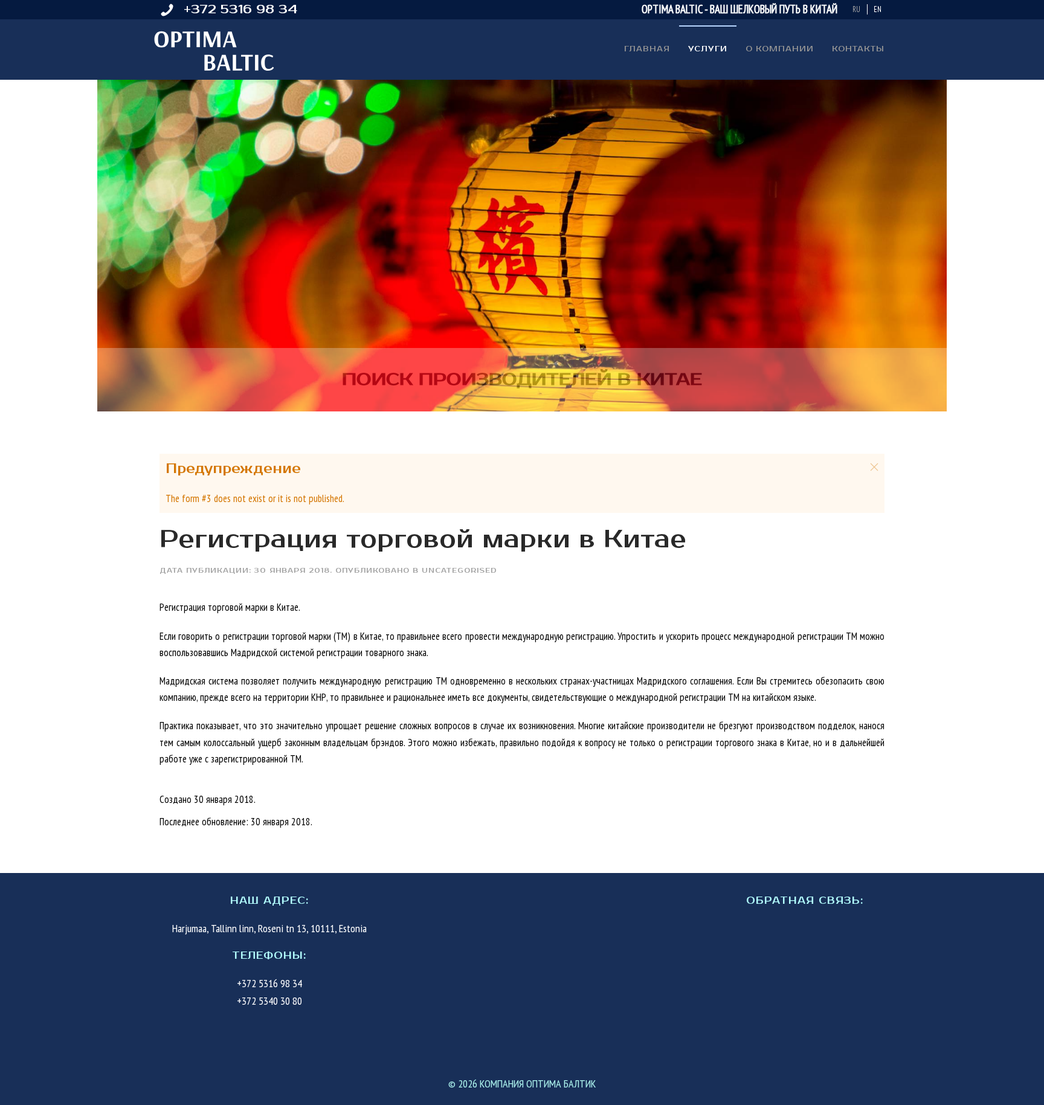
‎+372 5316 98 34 (240, 9)
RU (857, 9)
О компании (780, 49)
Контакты (858, 49)
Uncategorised (459, 571)
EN (877, 9)
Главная (647, 49)
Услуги (707, 49)
